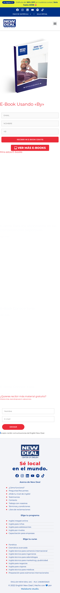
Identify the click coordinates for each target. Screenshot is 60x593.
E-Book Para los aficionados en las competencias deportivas (28, 228)
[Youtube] (32, 9)
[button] (55, 23)
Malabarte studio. (30, 589)
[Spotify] (37, 9)
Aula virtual (42, 14)
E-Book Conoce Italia (17, 387)
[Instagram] (22, 9)
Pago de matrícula (20, 14)
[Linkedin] (27, 9)
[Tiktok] (42, 9)
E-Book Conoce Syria (17, 308)
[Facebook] (17, 9)
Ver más (4, 236)
